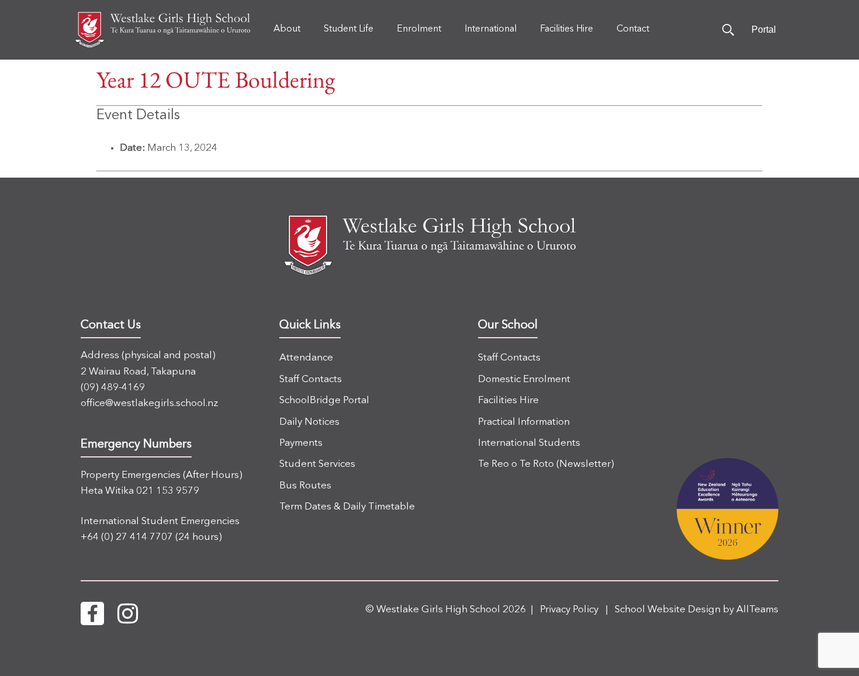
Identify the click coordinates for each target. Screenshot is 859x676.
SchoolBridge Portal (324, 400)
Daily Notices (309, 422)
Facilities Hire (508, 400)
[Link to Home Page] (162, 30)
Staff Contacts (310, 379)
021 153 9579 (167, 491)
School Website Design (667, 610)
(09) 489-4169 (113, 388)
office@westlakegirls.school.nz (149, 403)
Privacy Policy (569, 610)
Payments (301, 443)
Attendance (306, 358)
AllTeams (757, 610)
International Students (529, 443)
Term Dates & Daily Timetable (347, 507)
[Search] (728, 30)
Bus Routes (305, 486)
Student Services (317, 464)
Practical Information (524, 422)
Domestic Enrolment (524, 379)
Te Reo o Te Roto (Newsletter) (546, 464)
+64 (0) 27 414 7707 (127, 537)
